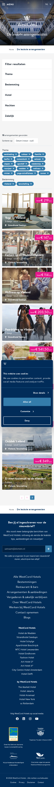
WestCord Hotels (19, 778)
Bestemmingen (27, 582)
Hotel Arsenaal (27, 695)
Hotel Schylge (27, 641)
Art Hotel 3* (27, 661)
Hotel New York (27, 699)
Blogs (27, 617)
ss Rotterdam (27, 703)
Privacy (21, 782)
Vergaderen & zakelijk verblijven (27, 597)
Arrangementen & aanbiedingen (27, 592)
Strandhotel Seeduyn (27, 637)
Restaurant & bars (27, 587)
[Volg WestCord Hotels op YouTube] (37, 719)
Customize (25, 411)
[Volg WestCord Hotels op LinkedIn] (24, 719)
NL (46, 4)
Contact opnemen (27, 612)
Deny (27, 420)
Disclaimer (31, 782)
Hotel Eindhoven (27, 653)
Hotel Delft (27, 673)
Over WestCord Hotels (27, 602)
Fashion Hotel (27, 657)
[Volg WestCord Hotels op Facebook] (17, 719)
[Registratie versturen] (48, 548)
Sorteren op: (7, 140)
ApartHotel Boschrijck (27, 645)
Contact (41, 782)
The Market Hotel (27, 687)
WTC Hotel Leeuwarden (27, 649)
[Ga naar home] (27, 22)
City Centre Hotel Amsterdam (27, 669)
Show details (39, 392)
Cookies (13, 782)
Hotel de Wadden (27, 633)
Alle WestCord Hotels (27, 577)
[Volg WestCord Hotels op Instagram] (30, 719)
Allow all (27, 401)
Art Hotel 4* (27, 665)
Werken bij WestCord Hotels (27, 607)
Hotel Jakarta (27, 691)
